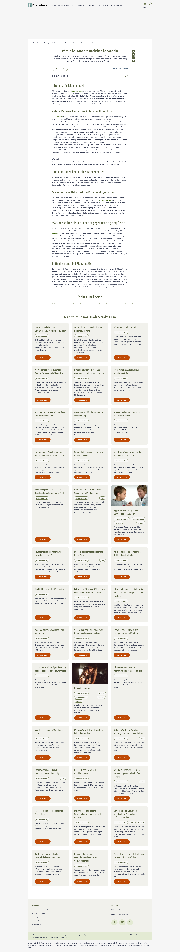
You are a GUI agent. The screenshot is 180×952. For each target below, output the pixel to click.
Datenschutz (50, 935)
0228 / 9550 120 (117, 910)
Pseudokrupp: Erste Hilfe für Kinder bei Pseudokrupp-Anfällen (129, 856)
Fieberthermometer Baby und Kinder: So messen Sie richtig (47, 771)
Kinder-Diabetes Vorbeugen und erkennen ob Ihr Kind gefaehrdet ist (89, 371)
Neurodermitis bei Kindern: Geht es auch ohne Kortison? (49, 553)
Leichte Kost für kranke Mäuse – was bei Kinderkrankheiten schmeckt (89, 591)
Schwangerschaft (117, 5)
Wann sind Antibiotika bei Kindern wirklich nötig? (88, 414)
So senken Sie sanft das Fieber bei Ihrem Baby (88, 553)
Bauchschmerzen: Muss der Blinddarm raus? (85, 771)
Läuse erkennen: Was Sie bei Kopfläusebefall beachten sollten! (128, 669)
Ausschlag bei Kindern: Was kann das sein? (50, 732)
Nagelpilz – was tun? (82, 688)
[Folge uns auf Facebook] (114, 922)
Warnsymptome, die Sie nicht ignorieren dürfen (126, 371)
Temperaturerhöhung (88, 127)
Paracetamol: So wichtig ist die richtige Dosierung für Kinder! (127, 631)
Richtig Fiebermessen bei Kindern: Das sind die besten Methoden (49, 856)
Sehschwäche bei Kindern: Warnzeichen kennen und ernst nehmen (87, 814)
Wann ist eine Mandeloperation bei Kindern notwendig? (89, 454)
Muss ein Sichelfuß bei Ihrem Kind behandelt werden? (88, 732)
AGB (59, 935)
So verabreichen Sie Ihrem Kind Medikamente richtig (127, 414)
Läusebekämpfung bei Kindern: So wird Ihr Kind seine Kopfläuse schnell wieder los (129, 592)
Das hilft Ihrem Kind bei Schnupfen (49, 589)
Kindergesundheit (78, 5)
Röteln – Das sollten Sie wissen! (127, 327)
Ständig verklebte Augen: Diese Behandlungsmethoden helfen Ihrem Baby (127, 773)
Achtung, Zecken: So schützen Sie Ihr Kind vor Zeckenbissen (50, 414)
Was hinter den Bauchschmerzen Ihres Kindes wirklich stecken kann (49, 454)
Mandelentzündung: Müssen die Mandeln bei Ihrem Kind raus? (127, 454)
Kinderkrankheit (77, 91)
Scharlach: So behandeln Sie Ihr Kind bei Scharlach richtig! (89, 329)
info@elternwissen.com (120, 914)
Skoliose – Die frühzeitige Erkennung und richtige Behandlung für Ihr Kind (50, 669)
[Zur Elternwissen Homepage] (37, 5)
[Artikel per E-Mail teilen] (133, 57)
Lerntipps (91, 5)
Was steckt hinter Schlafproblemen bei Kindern (49, 631)
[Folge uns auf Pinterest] (130, 922)
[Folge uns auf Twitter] (122, 922)
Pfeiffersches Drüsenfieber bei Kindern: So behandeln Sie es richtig (50, 371)
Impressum (67, 935)
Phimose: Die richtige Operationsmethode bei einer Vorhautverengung (86, 857)
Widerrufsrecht (37, 935)
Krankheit (58, 116)
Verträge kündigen (81, 935)
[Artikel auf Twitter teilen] (133, 54)
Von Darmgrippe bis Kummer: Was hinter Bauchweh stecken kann (88, 631)
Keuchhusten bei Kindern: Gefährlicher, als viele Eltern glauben (50, 329)
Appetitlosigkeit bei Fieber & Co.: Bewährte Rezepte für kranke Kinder (50, 491)
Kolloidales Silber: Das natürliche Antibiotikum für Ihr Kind (128, 553)
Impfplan (55, 233)
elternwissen (36, 43)
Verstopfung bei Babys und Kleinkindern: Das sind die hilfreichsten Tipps (125, 814)
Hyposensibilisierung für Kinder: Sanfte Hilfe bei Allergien (127, 512)
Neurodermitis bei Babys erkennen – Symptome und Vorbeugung (89, 491)
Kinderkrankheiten (64, 43)
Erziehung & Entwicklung (60, 5)
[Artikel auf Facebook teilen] (133, 51)
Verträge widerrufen (39, 937)
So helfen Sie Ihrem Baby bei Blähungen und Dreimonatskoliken (129, 732)
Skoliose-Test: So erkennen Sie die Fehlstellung (49, 812)
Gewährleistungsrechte (58, 937)
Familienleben (103, 5)
